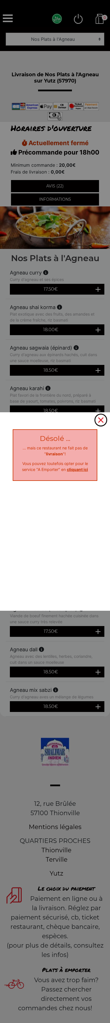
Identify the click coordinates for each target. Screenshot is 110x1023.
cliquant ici (77, 469)
